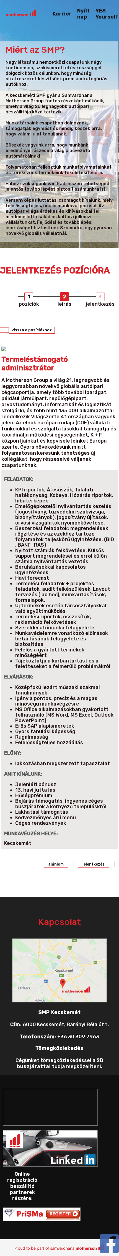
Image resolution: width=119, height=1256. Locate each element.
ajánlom (56, 864)
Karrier (62, 14)
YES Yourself (106, 14)
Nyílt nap (83, 14)
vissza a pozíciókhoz (32, 330)
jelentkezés (93, 864)
